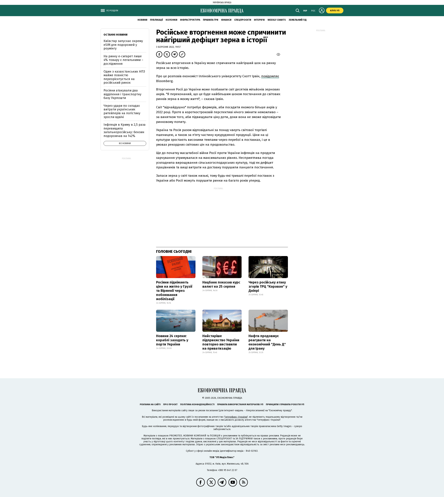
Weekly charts (277, 19)
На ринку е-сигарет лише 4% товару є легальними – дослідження (123, 60)
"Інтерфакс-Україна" (236, 416)
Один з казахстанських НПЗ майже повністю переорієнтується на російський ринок (124, 77)
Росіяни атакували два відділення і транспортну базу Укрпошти (122, 94)
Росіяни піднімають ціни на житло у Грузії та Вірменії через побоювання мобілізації (174, 290)
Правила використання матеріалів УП (240, 404)
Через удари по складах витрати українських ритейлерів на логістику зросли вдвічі (122, 111)
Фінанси (226, 19)
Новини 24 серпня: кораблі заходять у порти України (172, 340)
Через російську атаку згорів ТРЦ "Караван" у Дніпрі (268, 286)
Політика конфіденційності (197, 404)
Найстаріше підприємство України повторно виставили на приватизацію (220, 342)
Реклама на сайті (150, 404)
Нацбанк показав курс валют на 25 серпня (221, 284)
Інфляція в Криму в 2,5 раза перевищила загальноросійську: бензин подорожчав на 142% (125, 130)
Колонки (171, 19)
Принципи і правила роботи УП (285, 404)
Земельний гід (298, 19)
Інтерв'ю (259, 19)
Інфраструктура (190, 19)
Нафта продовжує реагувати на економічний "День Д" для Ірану (267, 342)
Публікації (156, 19)
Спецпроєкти (242, 19)
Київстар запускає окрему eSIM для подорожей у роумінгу (123, 44)
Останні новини (115, 34)
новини (142, 19)
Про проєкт (170, 404)
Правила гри (210, 19)
